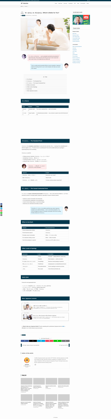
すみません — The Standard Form (34, 81)
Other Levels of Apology (32, 86)
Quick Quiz (29, 88)
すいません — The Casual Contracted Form (36, 83)
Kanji (73, 52)
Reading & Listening (76, 62)
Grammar (23, 15)
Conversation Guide (76, 38)
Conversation (75, 54)
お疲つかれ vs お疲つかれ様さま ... (40, 305)
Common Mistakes (76, 59)
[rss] (88, 0)
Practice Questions (76, 41)
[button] (25, 341)
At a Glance (29, 79)
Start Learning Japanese (77, 46)
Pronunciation (75, 56)
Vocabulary (75, 49)
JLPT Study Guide (76, 36)
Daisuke (27, 364)
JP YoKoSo (24, 3)
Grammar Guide (76, 35)
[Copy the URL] (66, 341)
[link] (35, 364)
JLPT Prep (74, 51)
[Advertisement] (45, 126)
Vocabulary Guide (76, 39)
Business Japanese (76, 57)
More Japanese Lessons (32, 90)
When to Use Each (31, 84)
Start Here (74, 33)
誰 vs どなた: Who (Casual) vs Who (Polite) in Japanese (44, 315)
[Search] (89, 0)
